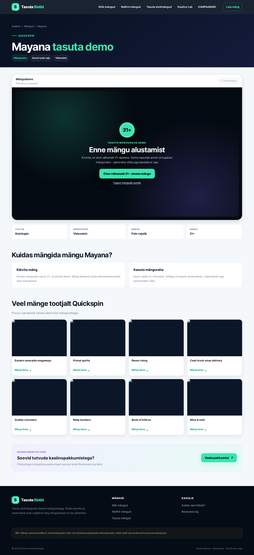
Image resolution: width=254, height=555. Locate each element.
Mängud (29, 26)
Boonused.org (190, 511)
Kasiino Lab (185, 6)
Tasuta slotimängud (159, 6)
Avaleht (16, 26)
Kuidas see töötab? (193, 505)
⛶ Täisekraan (229, 80)
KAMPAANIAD (207, 6)
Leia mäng (232, 6)
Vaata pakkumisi (219, 458)
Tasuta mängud (121, 518)
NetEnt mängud (131, 6)
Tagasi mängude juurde (127, 182)
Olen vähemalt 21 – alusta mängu (127, 174)
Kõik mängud (107, 6)
